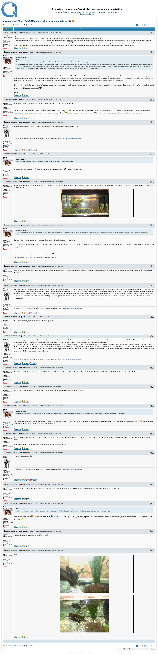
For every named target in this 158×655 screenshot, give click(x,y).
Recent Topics (69, 12)
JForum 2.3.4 (69, 653)
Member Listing (105, 12)
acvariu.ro (116, 12)
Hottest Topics (81, 12)
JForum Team (79, 653)
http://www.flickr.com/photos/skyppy (72, 138)
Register (84, 14)
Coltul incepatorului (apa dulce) (23, 25)
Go (152, 25)
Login (92, 14)
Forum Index (7, 25)
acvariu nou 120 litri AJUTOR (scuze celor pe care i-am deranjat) (37, 21)
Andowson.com (93, 653)
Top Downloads (93, 12)
